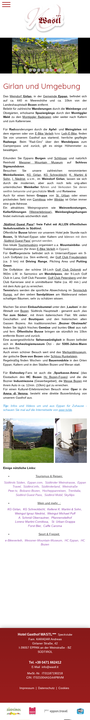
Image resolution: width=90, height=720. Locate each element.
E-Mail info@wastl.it (45, 667)
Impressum (26, 688)
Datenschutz (46, 688)
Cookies (63, 688)
